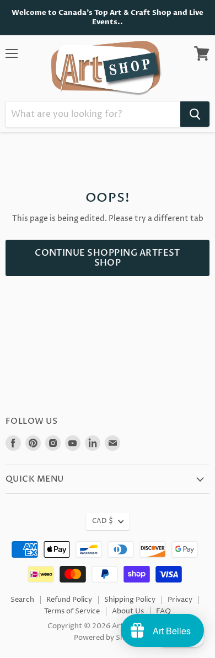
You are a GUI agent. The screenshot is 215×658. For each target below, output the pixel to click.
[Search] (194, 114)
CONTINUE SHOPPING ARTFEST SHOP (107, 258)
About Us (128, 611)
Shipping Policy (129, 600)
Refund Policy (69, 600)
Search (22, 600)
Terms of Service (72, 611)
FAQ (163, 611)
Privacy (180, 600)
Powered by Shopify (108, 638)
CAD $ (102, 521)
